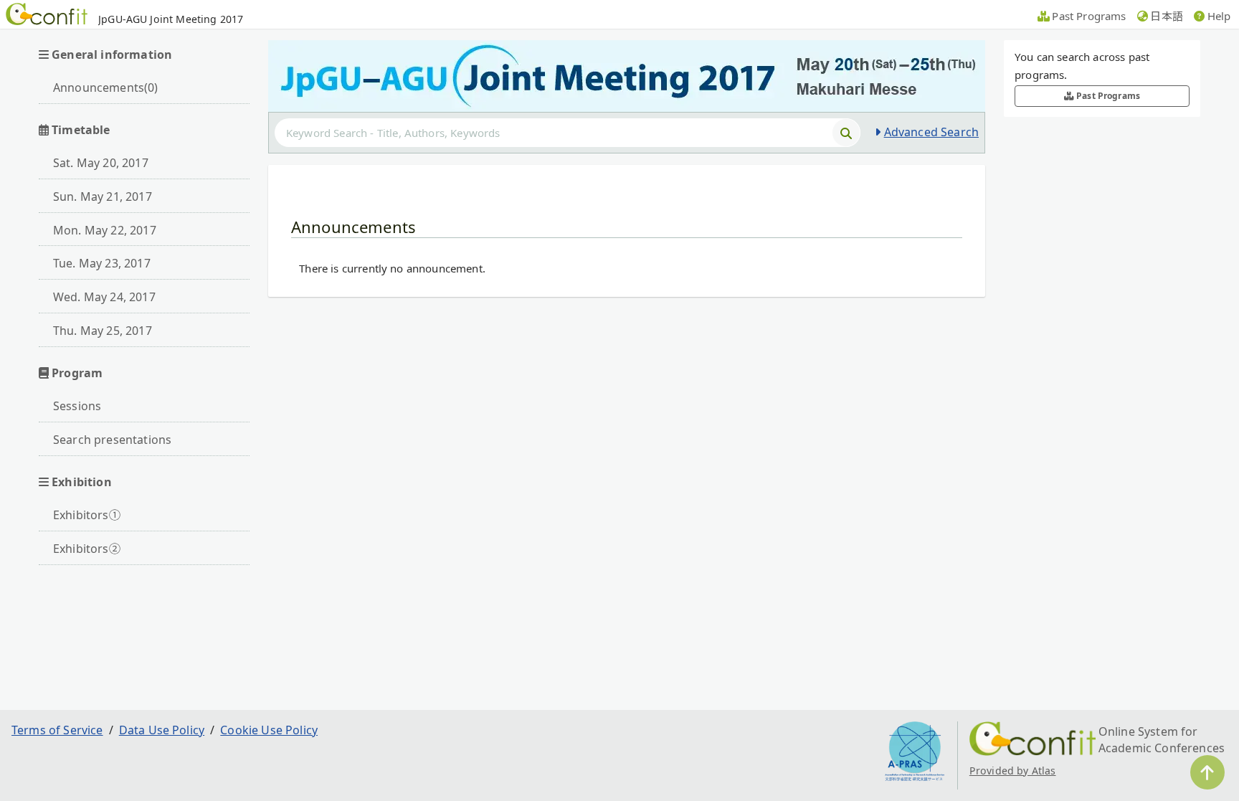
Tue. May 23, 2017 (102, 263)
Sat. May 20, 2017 (100, 163)
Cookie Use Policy (269, 730)
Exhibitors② (86, 548)
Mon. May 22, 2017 (104, 230)
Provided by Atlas (1012, 770)
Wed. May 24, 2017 (104, 297)
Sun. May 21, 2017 (102, 196)
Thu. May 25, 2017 (102, 330)
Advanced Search (931, 132)
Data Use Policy (161, 730)
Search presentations (112, 439)
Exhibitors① (86, 515)
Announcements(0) (105, 87)
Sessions (77, 406)
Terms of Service (57, 730)
